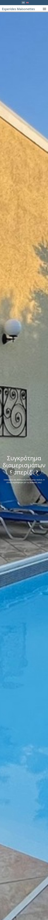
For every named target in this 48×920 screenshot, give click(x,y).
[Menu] (44, 9)
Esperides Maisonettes (18, 8)
